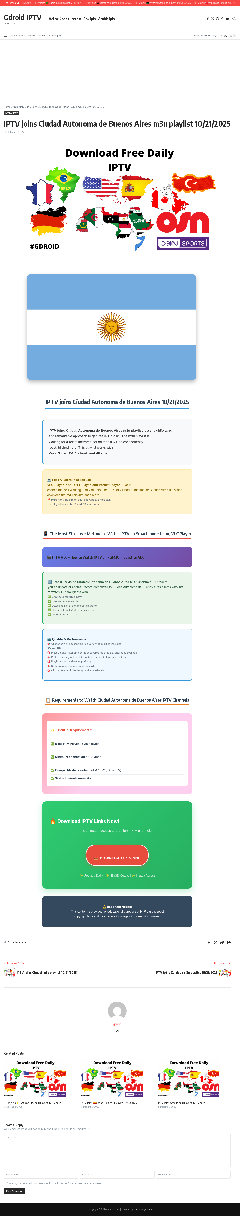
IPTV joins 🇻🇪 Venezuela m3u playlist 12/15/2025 (109, 1102)
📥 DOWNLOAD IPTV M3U (117, 858)
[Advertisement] (120, 68)
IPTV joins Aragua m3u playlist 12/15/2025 (182, 1102)
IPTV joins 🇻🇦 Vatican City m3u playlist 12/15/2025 (33, 1102)
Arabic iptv (106, 18)
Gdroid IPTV (22, 17)
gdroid (117, 1024)
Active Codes (59, 18)
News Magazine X (143, 1209)
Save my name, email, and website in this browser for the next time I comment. (54, 1183)
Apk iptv (89, 18)
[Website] (117, 1031)
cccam (76, 18)
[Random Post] (225, 35)
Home (7, 106)
